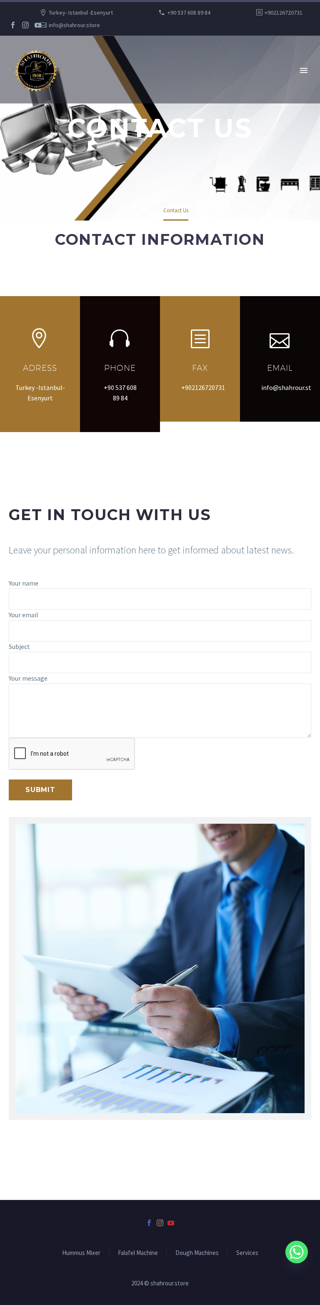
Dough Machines (197, 1253)
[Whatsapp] (296, 1252)
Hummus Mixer (81, 1253)
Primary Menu (303, 70)
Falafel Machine (138, 1253)
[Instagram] (25, 25)
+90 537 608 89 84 (189, 12)
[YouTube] (38, 25)
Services (247, 1253)
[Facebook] (13, 25)
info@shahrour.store (74, 25)
